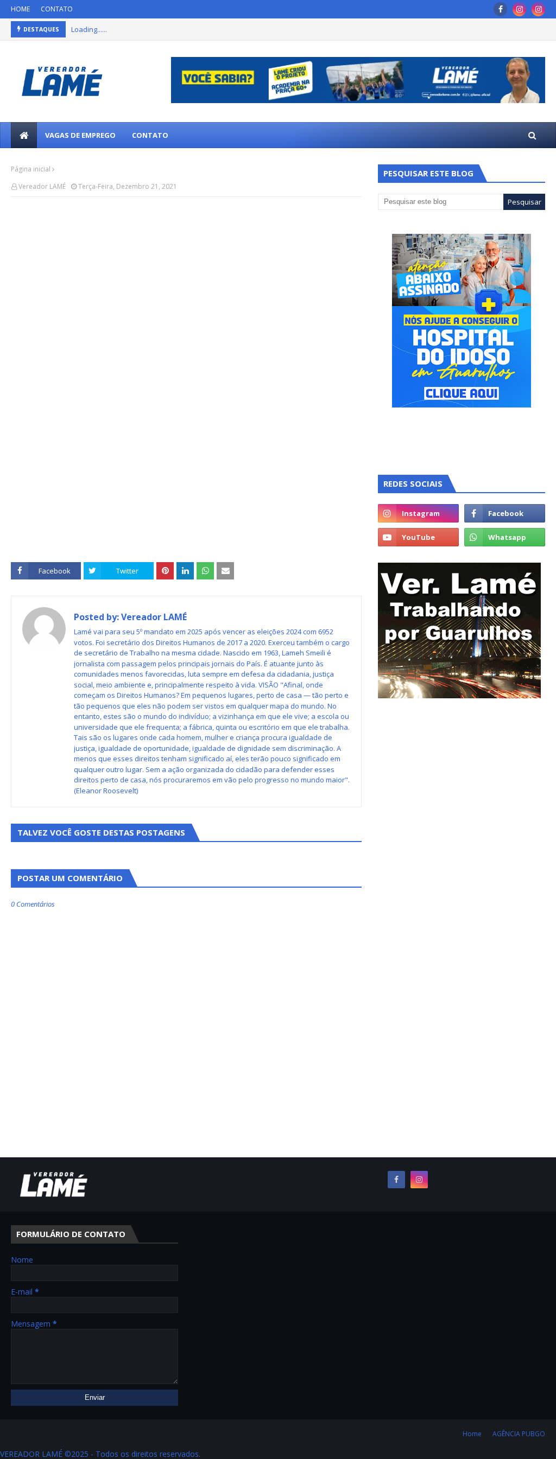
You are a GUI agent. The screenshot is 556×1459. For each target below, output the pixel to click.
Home (472, 1433)
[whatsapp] (504, 537)
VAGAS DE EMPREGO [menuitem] (80, 135)
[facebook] (500, 9)
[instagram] (519, 9)
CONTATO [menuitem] (150, 135)
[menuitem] (24, 135)
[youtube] (418, 537)
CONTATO (57, 9)
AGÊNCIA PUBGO (518, 1433)
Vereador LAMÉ (42, 186)
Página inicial (30, 169)
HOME (20, 9)
